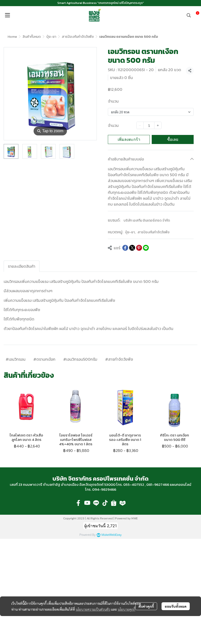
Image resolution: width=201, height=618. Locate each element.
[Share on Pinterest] (139, 248)
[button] (188, 15)
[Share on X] (132, 248)
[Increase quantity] (157, 125)
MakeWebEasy (111, 535)
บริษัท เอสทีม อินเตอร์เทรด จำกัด (147, 220)
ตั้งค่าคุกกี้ (146, 606)
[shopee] (114, 503)
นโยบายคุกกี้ (126, 609)
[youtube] (87, 503)
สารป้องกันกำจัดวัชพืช (78, 36)
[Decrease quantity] (140, 125)
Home (12, 36)
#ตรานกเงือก (44, 359)
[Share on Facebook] (125, 248)
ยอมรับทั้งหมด (176, 606)
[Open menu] (7, 15)
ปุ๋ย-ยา (51, 36)
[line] (96, 503)
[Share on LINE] (146, 248)
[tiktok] (105, 503)
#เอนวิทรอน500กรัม (80, 359)
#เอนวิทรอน (15, 359)
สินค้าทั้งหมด (32, 36)
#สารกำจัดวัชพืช (119, 359)
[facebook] (78, 503)
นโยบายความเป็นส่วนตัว (93, 609)
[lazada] (122, 503)
